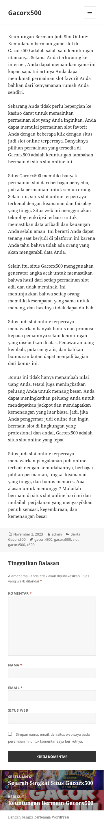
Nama (15, 665)
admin (57, 534)
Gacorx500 (25, 12)
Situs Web (18, 710)
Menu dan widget (90, 18)
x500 (31, 544)
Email (15, 687)
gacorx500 (62, 539)
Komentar (20, 593)
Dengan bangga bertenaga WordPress (38, 817)
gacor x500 (43, 539)
